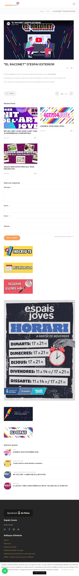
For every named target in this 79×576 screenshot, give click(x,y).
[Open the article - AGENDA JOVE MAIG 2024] (48, 115)
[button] (5, 571)
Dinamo (6, 540)
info (48, 11)
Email (6, 216)
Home (42, 11)
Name (6, 205)
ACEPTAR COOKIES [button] (39, 573)
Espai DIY (16, 483)
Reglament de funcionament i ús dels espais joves (19, 553)
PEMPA (6, 557)
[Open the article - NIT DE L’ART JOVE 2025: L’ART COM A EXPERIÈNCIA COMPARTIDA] (12, 118)
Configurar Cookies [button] (67, 570)
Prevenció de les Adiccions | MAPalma (21, 557)
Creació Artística (19, 472)
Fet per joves (31, 472)
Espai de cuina (18, 461)
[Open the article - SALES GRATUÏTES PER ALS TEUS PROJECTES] (12, 153)
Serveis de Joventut (10, 547)
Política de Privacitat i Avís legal (13, 550)
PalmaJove (7, 543)
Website (7, 226)
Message (7, 187)
